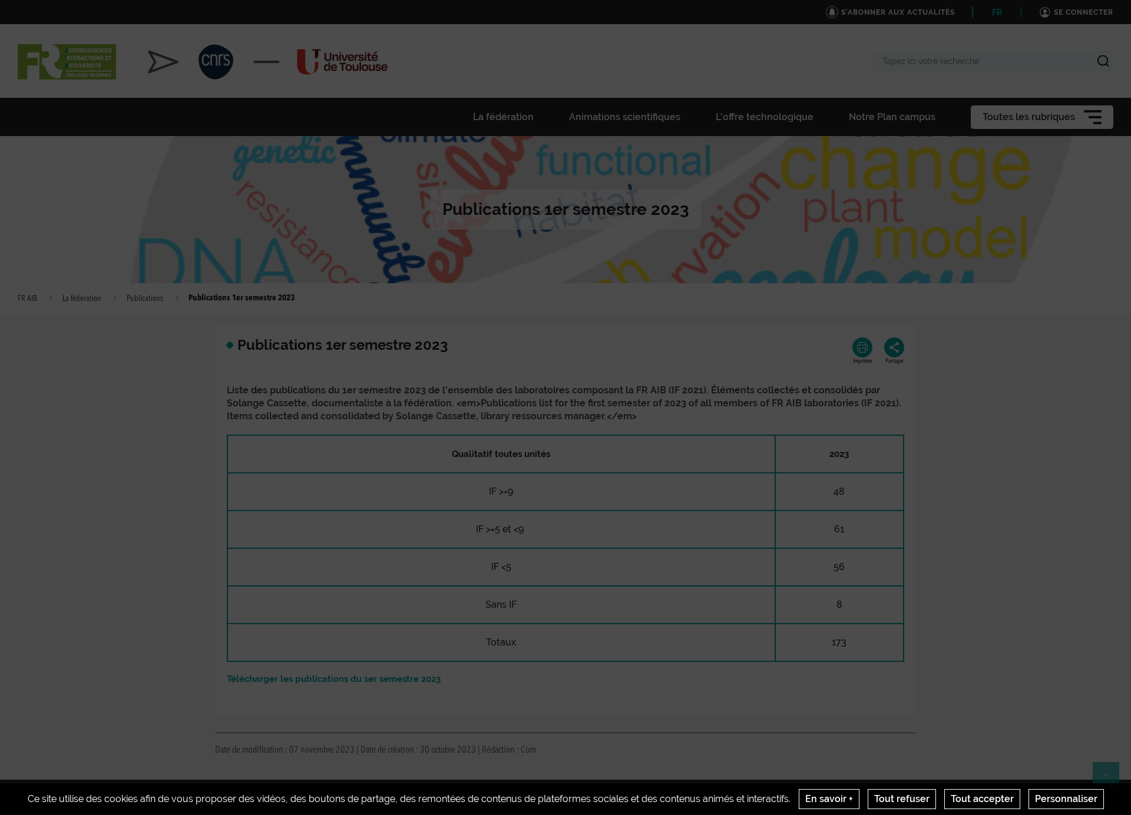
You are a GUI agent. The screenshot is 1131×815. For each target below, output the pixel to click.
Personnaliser (1066, 798)
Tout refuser (902, 798)
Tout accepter (982, 798)
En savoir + (829, 798)
